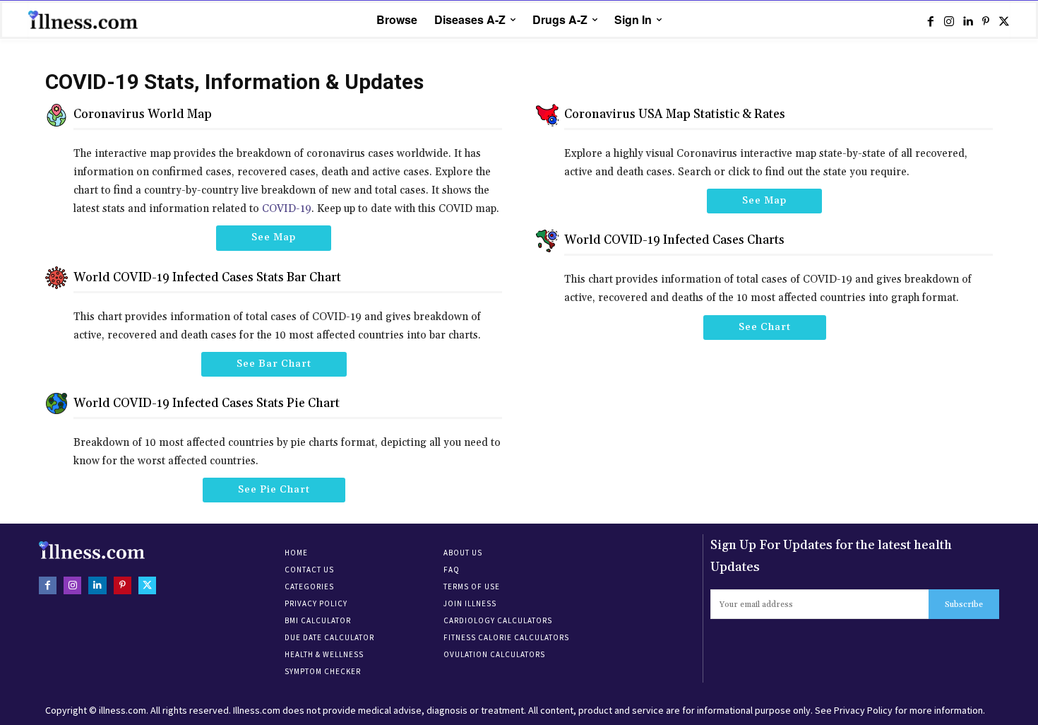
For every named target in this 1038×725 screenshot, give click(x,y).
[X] (1004, 20)
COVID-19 (286, 209)
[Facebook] (930, 20)
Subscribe (964, 604)
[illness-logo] (84, 19)
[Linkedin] (967, 20)
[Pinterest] (985, 20)
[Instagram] (949, 20)
